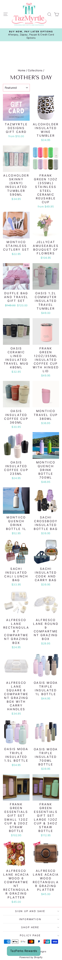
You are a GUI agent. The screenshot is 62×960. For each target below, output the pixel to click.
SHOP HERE (30, 927)
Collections (35, 70)
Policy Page (30, 935)
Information (30, 919)
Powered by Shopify (31, 957)
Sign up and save (30, 911)
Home (21, 70)
